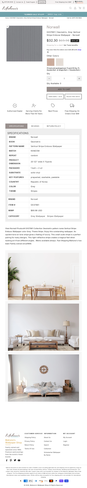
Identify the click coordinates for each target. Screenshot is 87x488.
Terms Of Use (29, 448)
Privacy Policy (30, 441)
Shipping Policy (30, 437)
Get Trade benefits (71, 45)
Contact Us (19, 2)
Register (66, 445)
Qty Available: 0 (54, 83)
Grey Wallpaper (38, 216)
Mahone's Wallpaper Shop (39, 485)
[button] (83, 8)
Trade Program (30, 2)
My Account (67, 437)
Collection (47, 448)
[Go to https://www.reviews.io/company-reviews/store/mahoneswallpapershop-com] (79, 2)
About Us (47, 437)
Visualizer (42, 2)
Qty (48, 73)
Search (46, 445)
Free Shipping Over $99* (63, 2)
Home (7, 18)
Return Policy (29, 445)
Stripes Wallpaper (55, 216)
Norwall (34, 199)
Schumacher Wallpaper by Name (52, 453)
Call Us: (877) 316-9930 (74, 18)
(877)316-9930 (8, 2)
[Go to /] (10, 8)
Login (65, 441)
